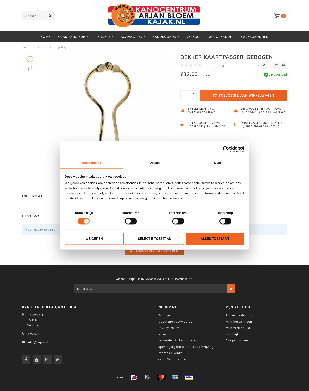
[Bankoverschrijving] (120, 377)
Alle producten (237, 340)
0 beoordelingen (215, 65)
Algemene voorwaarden (176, 321)
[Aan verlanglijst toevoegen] (276, 65)
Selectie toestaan (154, 238)
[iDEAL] (134, 377)
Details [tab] (154, 162)
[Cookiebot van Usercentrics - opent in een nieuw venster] (226, 149)
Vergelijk (232, 334)
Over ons (165, 315)
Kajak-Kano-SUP (71, 37)
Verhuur (194, 37)
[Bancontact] (175, 377)
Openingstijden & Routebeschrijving (185, 347)
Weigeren (94, 238)
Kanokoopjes (164, 37)
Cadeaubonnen (254, 37)
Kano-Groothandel (172, 359)
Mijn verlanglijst (238, 328)
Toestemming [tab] (91, 162)
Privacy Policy (168, 328)
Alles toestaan (215, 238)
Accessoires (131, 37)
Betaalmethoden (171, 334)
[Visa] (189, 377)
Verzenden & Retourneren (178, 340)
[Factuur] (148, 377)
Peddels (103, 37)
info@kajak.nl (37, 342)
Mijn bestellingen (239, 321)
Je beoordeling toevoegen (157, 250)
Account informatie (240, 315)
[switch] (131, 221)
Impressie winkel (171, 353)
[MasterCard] (161, 377)
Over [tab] (217, 162)
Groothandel (221, 37)
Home (45, 37)
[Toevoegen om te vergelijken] (284, 65)
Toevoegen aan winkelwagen (246, 95)
